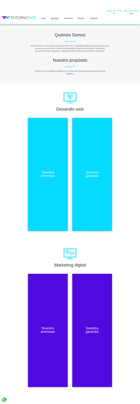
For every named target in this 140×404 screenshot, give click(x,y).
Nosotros (55, 18)
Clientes (80, 18)
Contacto (94, 18)
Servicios (68, 18)
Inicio (43, 18)
